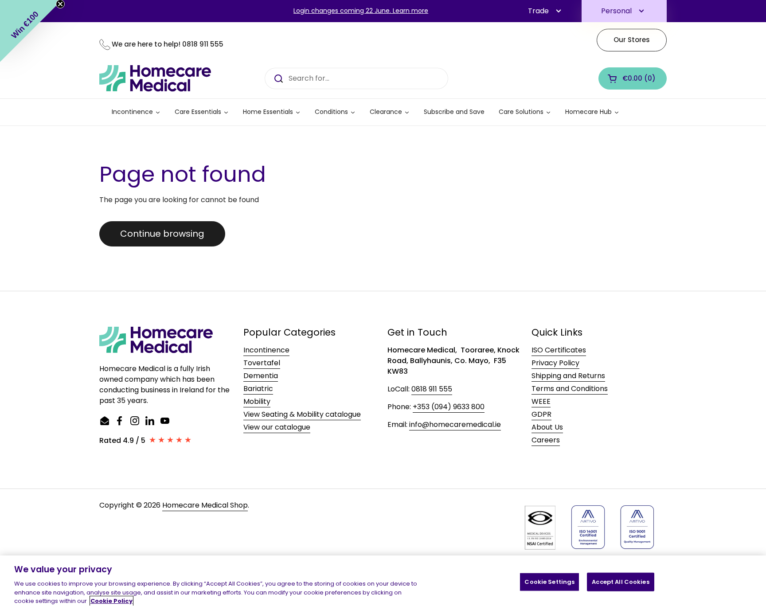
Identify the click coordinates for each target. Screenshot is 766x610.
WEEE (541, 401)
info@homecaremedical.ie (455, 424)
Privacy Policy (555, 363)
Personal (616, 11)
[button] (632, 78)
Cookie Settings (549, 582)
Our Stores (632, 39)
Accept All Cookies (620, 582)
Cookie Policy (111, 601)
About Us (547, 427)
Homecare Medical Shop (205, 505)
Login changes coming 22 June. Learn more (360, 10)
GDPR (541, 414)
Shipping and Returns (568, 376)
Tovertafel (261, 363)
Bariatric (258, 388)
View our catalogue (276, 427)
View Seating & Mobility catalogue (302, 414)
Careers (546, 440)
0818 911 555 (202, 44)
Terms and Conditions (570, 388)
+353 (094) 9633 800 (449, 407)
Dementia (260, 376)
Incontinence (266, 350)
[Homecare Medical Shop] (155, 78)
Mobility (256, 401)
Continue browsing (162, 233)
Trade (538, 11)
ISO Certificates (559, 350)
